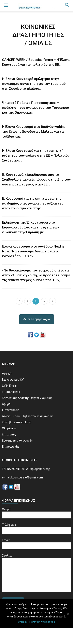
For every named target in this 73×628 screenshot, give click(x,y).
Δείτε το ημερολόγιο (36, 319)
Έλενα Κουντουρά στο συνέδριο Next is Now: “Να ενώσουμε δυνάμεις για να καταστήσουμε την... (33, 251)
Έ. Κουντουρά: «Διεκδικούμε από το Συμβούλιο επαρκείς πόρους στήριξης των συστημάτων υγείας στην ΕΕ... (36, 179)
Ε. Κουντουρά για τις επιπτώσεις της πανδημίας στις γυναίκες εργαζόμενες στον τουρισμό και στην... (32, 203)
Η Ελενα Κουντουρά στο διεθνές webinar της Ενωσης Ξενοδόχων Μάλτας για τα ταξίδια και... (34, 131)
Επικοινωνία (10, 446)
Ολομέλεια (9, 428)
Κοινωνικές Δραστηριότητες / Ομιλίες (27, 398)
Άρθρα (6, 404)
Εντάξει (22, 621)
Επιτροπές (9, 434)
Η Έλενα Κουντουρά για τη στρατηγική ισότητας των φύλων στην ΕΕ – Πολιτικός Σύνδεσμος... (36, 155)
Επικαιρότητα (11, 391)
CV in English (10, 385)
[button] (67, 5)
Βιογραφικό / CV (13, 379)
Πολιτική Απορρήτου (42, 621)
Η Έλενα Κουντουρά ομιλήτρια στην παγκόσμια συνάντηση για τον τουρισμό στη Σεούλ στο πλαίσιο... (34, 83)
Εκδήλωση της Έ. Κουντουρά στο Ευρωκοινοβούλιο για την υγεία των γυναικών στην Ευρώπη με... (30, 227)
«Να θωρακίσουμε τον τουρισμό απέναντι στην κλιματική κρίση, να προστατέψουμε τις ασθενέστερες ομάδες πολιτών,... (36, 275)
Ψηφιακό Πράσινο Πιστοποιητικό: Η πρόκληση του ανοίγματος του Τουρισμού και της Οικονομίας (35, 107)
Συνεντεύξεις (10, 410)
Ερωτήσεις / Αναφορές (17, 440)
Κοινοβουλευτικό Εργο (16, 422)
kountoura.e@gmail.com (27, 477)
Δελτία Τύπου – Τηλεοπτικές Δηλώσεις (28, 416)
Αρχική (7, 373)
